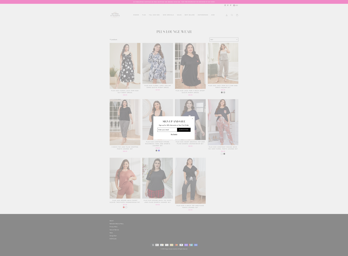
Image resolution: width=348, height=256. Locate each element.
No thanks (174, 134)
